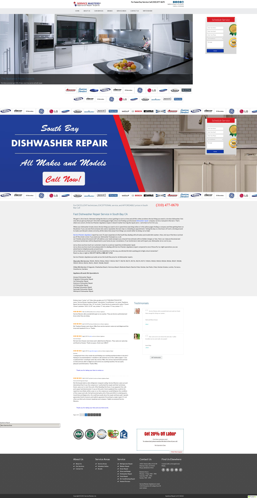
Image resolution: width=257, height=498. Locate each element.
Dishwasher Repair (126, 474)
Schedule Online (103, 466)
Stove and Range (125, 471)
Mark (91, 336)
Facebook (163, 470)
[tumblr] (176, 2)
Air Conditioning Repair (127, 479)
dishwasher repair (142, 221)
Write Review (147, 11)
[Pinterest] (178, 2)
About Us (87, 11)
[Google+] (180, 2)
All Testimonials (156, 357)
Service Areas (121, 11)
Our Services (98, 11)
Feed (167, 470)
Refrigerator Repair (126, 464)
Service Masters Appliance (82, 235)
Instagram (176, 470)
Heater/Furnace (125, 481)
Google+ (180, 470)
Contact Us (134, 11)
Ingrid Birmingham (94, 351)
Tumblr (172, 470)
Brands (110, 11)
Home (77, 11)
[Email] (183, 2)
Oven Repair (124, 476)
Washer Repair (124, 466)
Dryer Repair (124, 469)
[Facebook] (174, 2)
